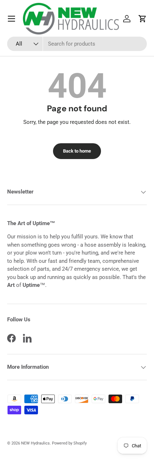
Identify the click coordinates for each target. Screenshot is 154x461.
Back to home (77, 151)
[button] (142, 19)
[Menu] (11, 19)
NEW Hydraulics (35, 443)
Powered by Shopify (69, 443)
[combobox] (77, 44)
